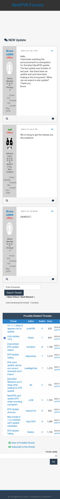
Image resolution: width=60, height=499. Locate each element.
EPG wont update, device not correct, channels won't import (14, 368)
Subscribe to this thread (23, 447)
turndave (30, 347)
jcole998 (31, 328)
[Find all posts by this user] (7, 118)
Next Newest (27, 297)
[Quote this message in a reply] (53, 118)
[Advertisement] (30, 21)
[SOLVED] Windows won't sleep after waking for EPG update (14, 385)
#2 (52, 129)
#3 (52, 211)
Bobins (31, 432)
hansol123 (31, 411)
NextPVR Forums (28, 5)
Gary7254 (31, 421)
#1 (52, 51)
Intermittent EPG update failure (13, 347)
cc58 (31, 400)
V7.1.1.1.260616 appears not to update (15, 328)
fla (31, 385)
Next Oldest (13, 297)
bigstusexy (31, 356)
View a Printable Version (23, 443)
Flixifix (31, 338)
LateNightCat (30, 368)
